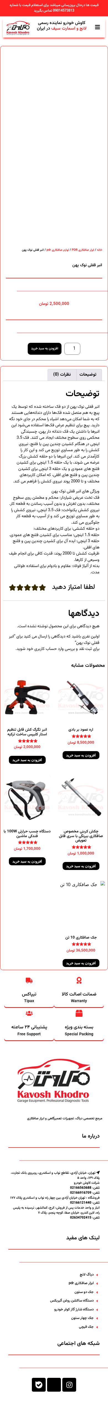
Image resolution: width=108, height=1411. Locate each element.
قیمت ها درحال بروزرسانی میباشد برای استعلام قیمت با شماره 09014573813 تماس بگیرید (54, 8)
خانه (99, 250)
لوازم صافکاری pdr (58, 250)
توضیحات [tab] (87, 374)
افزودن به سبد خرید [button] (81, 755)
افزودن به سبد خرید (44, 348)
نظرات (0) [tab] (62, 374)
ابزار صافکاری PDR (83, 250)
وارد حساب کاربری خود (45, 649)
